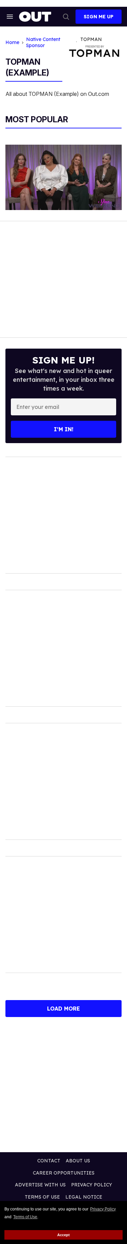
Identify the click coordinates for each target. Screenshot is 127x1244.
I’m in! (63, 429)
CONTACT (48, 1161)
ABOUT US (78, 1161)
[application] (63, 177)
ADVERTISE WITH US (40, 1185)
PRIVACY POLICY (91, 1185)
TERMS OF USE (42, 1197)
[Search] (66, 17)
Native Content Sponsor (43, 42)
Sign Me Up (98, 17)
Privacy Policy (103, 1209)
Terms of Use (25, 1217)
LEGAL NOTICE (83, 1197)
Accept (63, 1235)
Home (12, 42)
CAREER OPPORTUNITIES (63, 1173)
